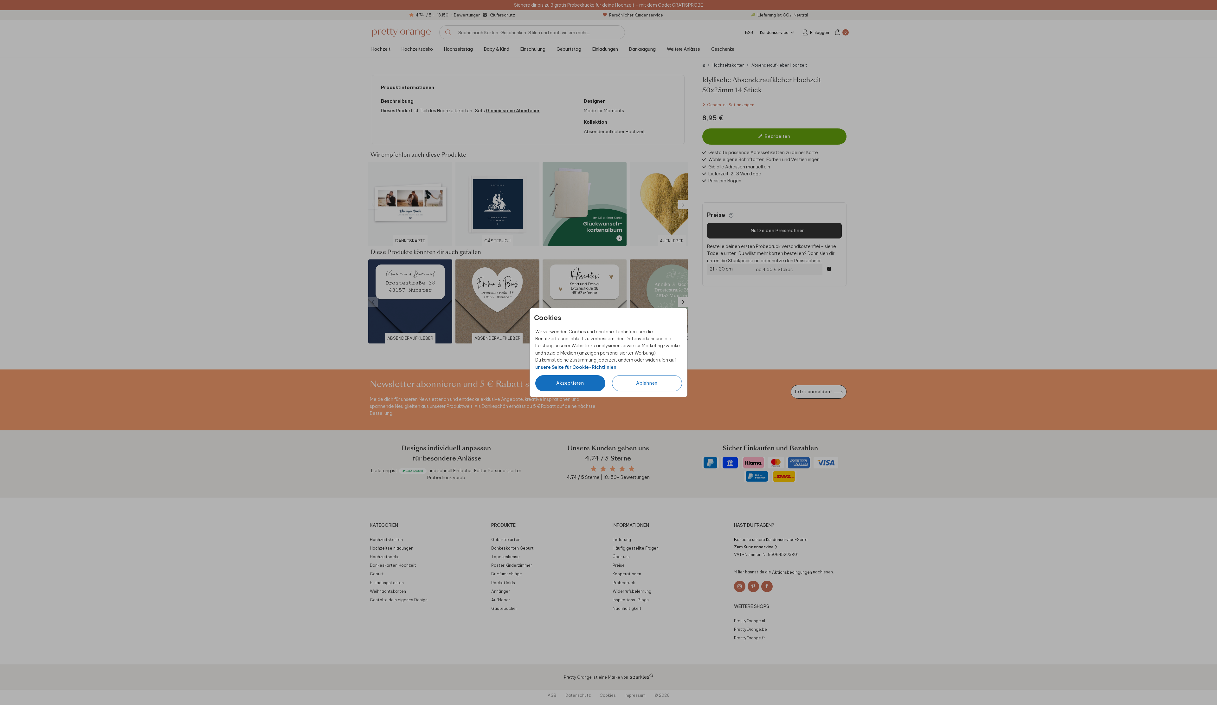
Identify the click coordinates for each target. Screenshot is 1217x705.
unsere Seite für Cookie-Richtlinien (575, 367)
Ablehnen (647, 383)
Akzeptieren (570, 383)
